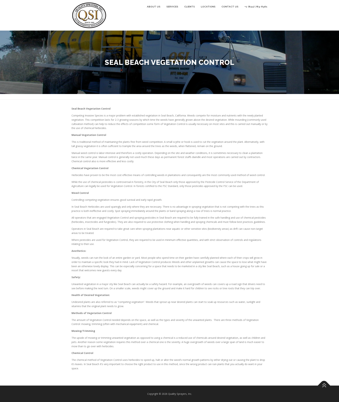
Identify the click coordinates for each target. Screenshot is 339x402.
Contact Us (230, 6)
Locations (208, 6)
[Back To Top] (324, 385)
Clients (189, 6)
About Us (153, 6)
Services (172, 6)
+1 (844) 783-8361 (256, 6)
